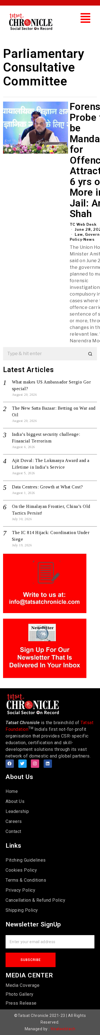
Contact (13, 831)
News (89, 239)
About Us (15, 801)
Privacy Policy (20, 890)
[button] (85, 18)
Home (12, 791)
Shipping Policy (22, 910)
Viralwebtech (63, 1029)
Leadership (17, 811)
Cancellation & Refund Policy (35, 900)
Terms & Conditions (26, 880)
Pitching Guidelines (26, 860)
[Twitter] (22, 763)
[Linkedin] (48, 763)
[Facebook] (10, 763)
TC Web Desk (83, 224)
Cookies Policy (21, 870)
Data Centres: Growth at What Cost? (47, 487)
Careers (14, 821)
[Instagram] (35, 763)
